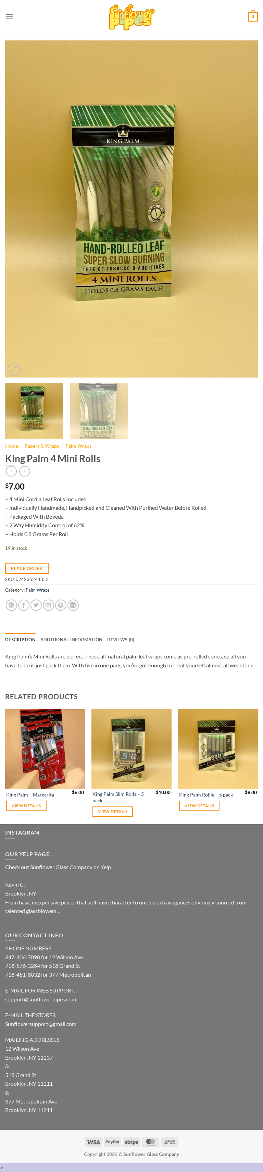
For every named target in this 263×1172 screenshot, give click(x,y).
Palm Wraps (78, 446)
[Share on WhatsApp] (11, 605)
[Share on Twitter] (36, 605)
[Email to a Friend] (48, 605)
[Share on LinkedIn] (73, 605)
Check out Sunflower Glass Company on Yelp (58, 867)
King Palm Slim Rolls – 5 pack (118, 797)
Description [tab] (20, 639)
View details (26, 805)
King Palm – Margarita (30, 795)
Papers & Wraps (42, 446)
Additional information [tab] (71, 639)
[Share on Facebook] (23, 605)
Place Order (26, 568)
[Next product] (11, 471)
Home (11, 446)
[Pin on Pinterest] (60, 605)
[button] (9, 16)
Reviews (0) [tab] (120, 639)
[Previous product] (24, 471)
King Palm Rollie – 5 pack (206, 795)
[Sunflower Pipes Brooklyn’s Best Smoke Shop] (131, 16)
